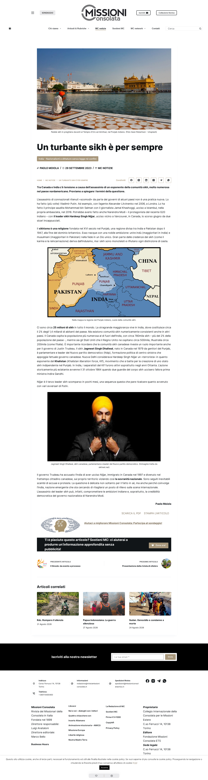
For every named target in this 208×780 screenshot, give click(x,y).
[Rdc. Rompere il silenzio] (58, 604)
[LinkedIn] (146, 180)
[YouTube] (56, 750)
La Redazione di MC (115, 706)
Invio (170, 656)
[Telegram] (161, 180)
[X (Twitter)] (138, 180)
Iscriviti (142, 13)
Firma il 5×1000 (113, 717)
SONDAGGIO (47, 13)
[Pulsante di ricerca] (200, 29)
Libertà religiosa (76, 735)
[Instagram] (153, 681)
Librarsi (72, 706)
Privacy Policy (112, 728)
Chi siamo (53, 28)
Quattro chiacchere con (79, 716)
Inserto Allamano (76, 721)
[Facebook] (131, 180)
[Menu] (32, 12)
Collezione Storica (166, 13)
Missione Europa (76, 730)
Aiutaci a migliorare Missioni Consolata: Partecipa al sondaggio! (123, 523)
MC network (137, 28)
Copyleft (110, 722)
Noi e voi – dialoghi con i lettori (83, 711)
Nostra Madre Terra (77, 740)
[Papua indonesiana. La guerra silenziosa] (104, 604)
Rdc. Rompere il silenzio (50, 620)
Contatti (156, 28)
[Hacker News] (153, 180)
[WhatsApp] (168, 180)
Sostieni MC (118, 28)
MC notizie (100, 28)
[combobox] (182, 28)
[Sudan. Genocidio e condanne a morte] (150, 604)
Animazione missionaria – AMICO (84, 725)
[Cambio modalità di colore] (9, 28)
